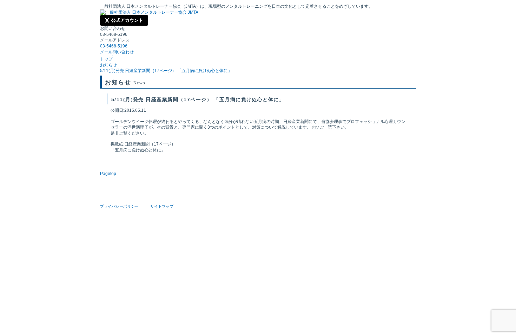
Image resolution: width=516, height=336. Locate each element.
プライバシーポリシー (119, 206)
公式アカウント (124, 20)
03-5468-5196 (113, 46)
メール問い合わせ (117, 52)
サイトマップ (161, 206)
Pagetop (108, 173)
